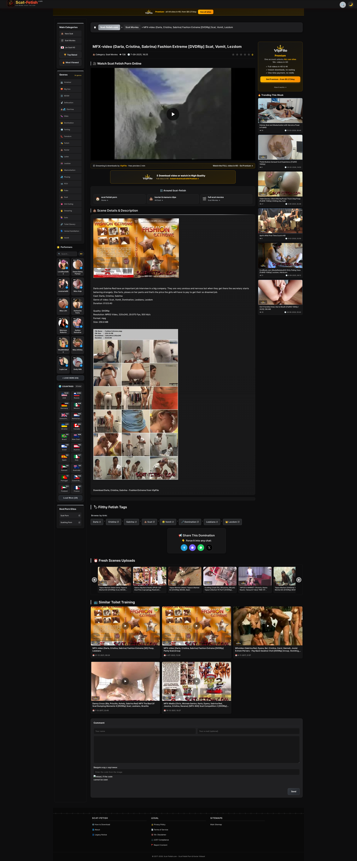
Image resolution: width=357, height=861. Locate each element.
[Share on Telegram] (184, 547)
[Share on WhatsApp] (200, 547)
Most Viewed (70, 62)
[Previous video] (94, 579)
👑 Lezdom (231, 522)
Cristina (112, 522)
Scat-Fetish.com (109, 27)
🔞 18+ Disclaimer (158, 835)
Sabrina (130, 522)
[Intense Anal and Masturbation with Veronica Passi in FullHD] (280, 110)
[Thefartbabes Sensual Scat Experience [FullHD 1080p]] (280, 147)
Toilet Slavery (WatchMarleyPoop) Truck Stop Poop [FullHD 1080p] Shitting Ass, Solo (280, 200)
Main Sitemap (216, 824)
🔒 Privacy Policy (158, 824)
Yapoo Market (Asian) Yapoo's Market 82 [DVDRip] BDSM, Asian (184, 589)
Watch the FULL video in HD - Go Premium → (233, 166)
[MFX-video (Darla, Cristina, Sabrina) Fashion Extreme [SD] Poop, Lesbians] (125, 625)
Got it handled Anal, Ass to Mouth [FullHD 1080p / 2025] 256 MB (279, 308)
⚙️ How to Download (101, 824)
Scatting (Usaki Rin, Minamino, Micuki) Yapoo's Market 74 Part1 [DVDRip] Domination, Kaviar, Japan (220, 590)
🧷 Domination (188, 522)
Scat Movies (132, 27)
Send (293, 791)
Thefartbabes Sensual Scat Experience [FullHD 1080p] (278, 163)
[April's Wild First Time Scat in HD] (280, 220)
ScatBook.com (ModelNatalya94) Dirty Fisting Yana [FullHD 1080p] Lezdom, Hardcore (280, 271)
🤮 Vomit (166, 522)
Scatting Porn (66, 522)
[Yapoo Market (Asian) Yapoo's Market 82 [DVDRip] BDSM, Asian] (184, 576)
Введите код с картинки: (105, 767)
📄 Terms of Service (159, 830)
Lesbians (210, 522)
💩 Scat (148, 522)
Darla (95, 522)
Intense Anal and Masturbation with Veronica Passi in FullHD (279, 126)
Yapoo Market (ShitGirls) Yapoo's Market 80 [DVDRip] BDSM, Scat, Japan (288, 590)
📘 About (96, 830)
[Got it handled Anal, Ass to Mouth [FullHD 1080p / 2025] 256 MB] (280, 292)
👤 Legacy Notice (99, 835)
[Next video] (298, 579)
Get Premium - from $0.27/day (280, 79)
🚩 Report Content (159, 845)
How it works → (280, 87)
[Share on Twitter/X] (209, 547)
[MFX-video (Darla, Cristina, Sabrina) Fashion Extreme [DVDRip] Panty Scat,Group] (196, 625)
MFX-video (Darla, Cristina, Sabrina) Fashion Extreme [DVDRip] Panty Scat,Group (194, 649)
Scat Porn (65, 515)
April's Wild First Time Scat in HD (273, 235)
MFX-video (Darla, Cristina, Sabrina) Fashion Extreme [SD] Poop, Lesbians (123, 649)
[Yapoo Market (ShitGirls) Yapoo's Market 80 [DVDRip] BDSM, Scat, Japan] (290, 576)
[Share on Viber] (192, 547)
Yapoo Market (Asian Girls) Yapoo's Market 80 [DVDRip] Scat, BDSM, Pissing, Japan (113, 590)
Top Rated (70, 55)
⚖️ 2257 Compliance (160, 840)
